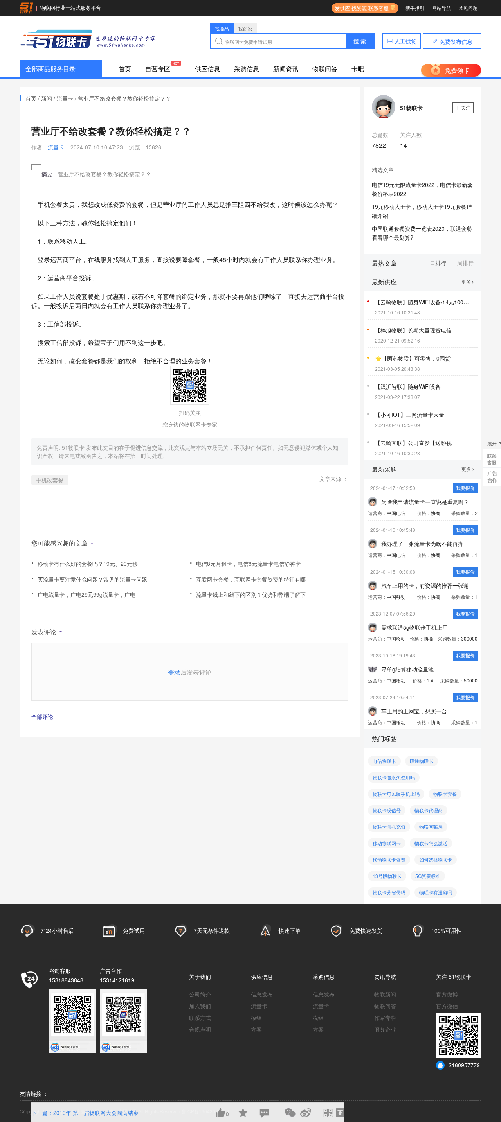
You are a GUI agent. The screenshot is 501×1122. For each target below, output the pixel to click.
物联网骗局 (431, 826)
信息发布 (262, 994)
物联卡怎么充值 (389, 826)
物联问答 (324, 68)
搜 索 (359, 41)
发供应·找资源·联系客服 (360, 8)
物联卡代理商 (428, 810)
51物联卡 (74, 447)
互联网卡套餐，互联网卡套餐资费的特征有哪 (248, 576)
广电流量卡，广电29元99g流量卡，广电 (83, 591)
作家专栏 (385, 1017)
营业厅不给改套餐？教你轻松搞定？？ (124, 98)
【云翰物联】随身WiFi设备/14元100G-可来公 (424, 302)
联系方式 (200, 1017)
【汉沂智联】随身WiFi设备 (408, 386)
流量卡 (65, 98)
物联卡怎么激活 (430, 843)
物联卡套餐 (445, 793)
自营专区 (157, 68)
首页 (125, 68)
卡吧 (357, 68)
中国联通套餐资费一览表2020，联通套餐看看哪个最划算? (422, 232)
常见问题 (468, 7)
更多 (466, 281)
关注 (465, 107)
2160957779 (464, 1065)
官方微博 (447, 994)
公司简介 (200, 994)
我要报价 (465, 488)
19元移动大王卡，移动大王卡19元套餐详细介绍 (422, 211)
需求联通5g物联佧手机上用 (414, 627)
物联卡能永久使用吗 (394, 777)
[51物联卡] (88, 38)
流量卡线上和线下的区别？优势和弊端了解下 (248, 591)
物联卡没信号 (387, 810)
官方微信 (447, 1006)
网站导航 (441, 7)
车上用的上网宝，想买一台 (414, 711)
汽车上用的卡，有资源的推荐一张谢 (425, 585)
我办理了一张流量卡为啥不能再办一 (425, 544)
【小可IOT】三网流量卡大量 (409, 414)
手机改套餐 (49, 480)
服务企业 (385, 1029)
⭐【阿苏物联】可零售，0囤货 (413, 358)
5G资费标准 (427, 875)
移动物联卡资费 (389, 859)
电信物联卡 (384, 761)
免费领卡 (457, 70)
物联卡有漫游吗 (435, 892)
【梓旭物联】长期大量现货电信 (413, 330)
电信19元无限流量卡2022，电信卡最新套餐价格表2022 (422, 189)
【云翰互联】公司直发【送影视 (413, 443)
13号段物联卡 (387, 875)
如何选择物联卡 (435, 859)
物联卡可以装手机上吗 (396, 793)
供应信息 (207, 68)
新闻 (46, 98)
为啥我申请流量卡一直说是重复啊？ (425, 502)
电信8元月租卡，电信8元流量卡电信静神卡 (245, 561)
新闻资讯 (285, 68)
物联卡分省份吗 (389, 892)
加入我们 (200, 1006)
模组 (256, 1017)
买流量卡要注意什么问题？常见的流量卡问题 (89, 576)
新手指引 (414, 7)
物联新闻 (385, 994)
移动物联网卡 (387, 843)
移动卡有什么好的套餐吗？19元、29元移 (84, 561)
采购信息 (246, 68)
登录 (174, 672)
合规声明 (200, 1029)
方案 (256, 1029)
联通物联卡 (421, 761)
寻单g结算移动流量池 (407, 669)
